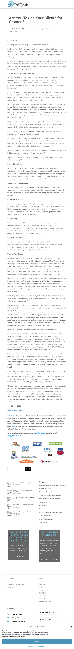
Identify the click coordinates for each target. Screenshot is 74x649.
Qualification (43, 505)
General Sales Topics (46, 492)
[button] (71, 627)
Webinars (10, 587)
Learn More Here (49, 559)
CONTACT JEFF (47, 613)
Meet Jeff (42, 584)
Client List (42, 593)
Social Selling (43, 522)
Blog (40, 587)
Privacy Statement (40, 646)
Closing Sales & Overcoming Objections (52, 485)
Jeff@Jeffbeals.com (18, 618)
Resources (42, 598)
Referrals (42, 509)
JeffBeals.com (40, 433)
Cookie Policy (31, 646)
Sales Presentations (46, 519)
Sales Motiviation (45, 516)
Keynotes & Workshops (15, 584)
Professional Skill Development (49, 499)
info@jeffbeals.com (14, 436)
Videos (41, 590)
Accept (37, 641)
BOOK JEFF (45, 619)
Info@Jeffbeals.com (18, 621)
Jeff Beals (14, 29)
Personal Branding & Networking (50, 495)
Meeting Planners (45, 601)
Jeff (13, 426)
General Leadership (36, 29)
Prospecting (43, 502)
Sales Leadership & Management (50, 512)
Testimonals (43, 596)
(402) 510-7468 (17, 614)
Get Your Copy (18, 557)
